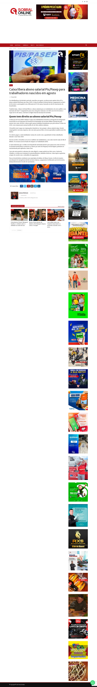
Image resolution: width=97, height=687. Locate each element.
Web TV (32, 45)
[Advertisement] (48, 30)
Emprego (25, 45)
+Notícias (17, 45)
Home (11, 45)
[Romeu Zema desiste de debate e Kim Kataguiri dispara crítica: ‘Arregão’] (37, 215)
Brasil (11, 85)
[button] (92, 682)
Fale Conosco (40, 45)
